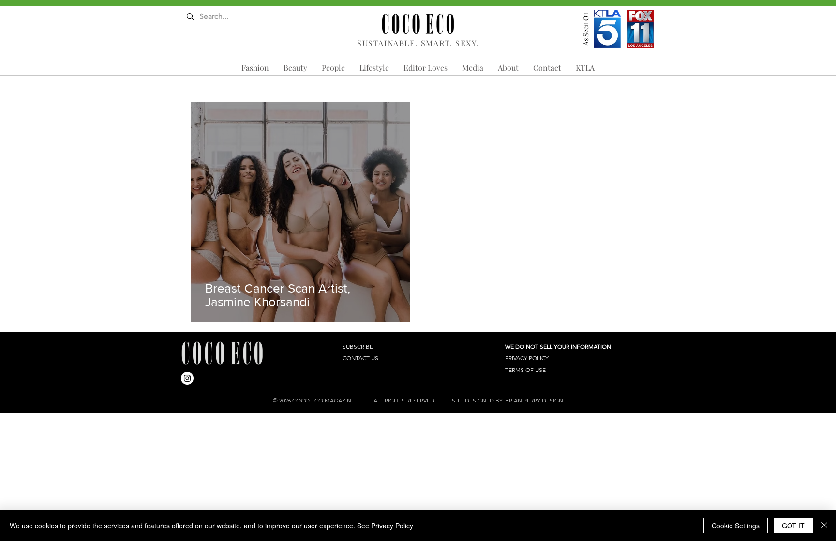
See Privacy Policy (385, 525)
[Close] (824, 525)
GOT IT (793, 525)
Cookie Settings (736, 525)
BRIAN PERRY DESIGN (534, 400)
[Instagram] (187, 378)
